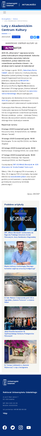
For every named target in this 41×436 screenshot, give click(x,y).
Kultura (15, 19)
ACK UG (5, 100)
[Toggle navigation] (5, 12)
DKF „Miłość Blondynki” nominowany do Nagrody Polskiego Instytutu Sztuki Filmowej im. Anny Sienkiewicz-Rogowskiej (20, 235)
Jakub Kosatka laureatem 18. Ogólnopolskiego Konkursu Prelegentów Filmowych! (19, 333)
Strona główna (6, 19)
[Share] (37, 37)
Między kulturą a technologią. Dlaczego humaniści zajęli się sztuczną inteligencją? (19, 267)
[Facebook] (31, 37)
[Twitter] (34, 37)
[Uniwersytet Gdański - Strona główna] (9, 4)
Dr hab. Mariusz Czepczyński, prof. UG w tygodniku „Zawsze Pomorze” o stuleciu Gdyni (19, 300)
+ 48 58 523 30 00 (19, 409)
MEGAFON (24, 80)
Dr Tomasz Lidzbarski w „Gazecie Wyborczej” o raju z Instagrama (16, 366)
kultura (16, 37)
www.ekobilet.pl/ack (18, 177)
